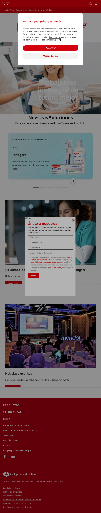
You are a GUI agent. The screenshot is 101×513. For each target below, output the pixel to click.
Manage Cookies (50, 56)
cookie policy (54, 40)
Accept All (50, 48)
